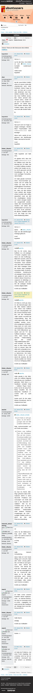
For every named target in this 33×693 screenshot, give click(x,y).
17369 (8, 601)
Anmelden (22, 3)
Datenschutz (13, 685)
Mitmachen (16, 20)
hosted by (4, 1)
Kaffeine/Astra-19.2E (20, 131)
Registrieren (29, 3)
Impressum (19, 685)
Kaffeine (25, 32)
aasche (21, 248)
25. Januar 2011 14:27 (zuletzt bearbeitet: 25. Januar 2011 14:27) (22, 221)
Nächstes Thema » (26, 672)
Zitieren (28, 54)
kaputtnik (5, 54)
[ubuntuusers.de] (12, 10)
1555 (8, 657)
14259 (8, 416)
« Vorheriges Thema (14, 672)
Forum (11, 15)
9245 (8, 60)
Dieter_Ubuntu (26, 64)
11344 (8, 541)
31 (7, 83)
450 (8, 155)
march (4, 589)
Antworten (6, 44)
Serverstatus (26, 685)
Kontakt (7, 685)
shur (3, 77)
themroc (4, 647)
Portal (5, 15)
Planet (28, 15)
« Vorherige (8, 38)
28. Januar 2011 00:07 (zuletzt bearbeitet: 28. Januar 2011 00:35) (22, 294)
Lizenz (2, 685)
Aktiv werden (9, 32)
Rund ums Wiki (18, 32)
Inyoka (8, 678)
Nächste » (27, 38)
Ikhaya (22, 15)
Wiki (16, 15)
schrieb (27, 415)
